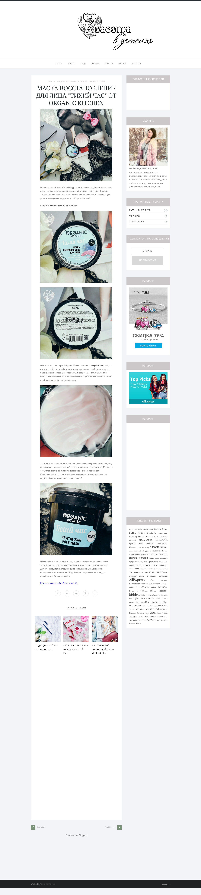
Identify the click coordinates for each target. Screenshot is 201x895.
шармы (141, 576)
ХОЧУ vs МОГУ (136, 221)
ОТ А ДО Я (134, 215)
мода (147, 547)
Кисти (141, 536)
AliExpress (137, 579)
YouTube (151, 620)
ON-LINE (155, 609)
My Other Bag (141, 606)
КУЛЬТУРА (108, 64)
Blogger (82, 835)
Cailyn (131, 587)
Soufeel (165, 613)
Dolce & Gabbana (138, 591)
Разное (138, 562)
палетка (156, 551)
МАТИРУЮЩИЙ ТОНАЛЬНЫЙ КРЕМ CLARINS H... (103, 649)
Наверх (165, 884)
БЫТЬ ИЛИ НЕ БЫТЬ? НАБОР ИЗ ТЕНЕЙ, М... (75, 649)
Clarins (154, 587)
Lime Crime (156, 599)
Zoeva (138, 623)
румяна (144, 562)
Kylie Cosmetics (141, 598)
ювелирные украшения (157, 576)
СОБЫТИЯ (122, 64)
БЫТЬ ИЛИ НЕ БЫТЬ (139, 210)
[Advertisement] (76, 856)
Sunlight (133, 616)
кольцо (154, 536)
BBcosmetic (134, 583)
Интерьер (133, 536)
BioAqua (164, 584)
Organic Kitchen (97, 81)
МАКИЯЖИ (162, 543)
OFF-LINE (145, 609)
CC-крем (145, 587)
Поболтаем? (152, 554)
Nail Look (152, 606)
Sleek (159, 613)
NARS (159, 606)
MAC (143, 602)
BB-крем (164, 580)
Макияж (150, 543)
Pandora (140, 613)
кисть (147, 536)
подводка (163, 554)
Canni (138, 587)
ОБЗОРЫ (154, 547)
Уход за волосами (159, 569)
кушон (132, 543)
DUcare (153, 591)
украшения (145, 569)
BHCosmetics (154, 584)
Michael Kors (162, 602)
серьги (150, 562)
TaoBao (141, 616)
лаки (140, 544)
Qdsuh (152, 612)
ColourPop (163, 587)
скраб (155, 562)
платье (143, 554)
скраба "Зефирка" (100, 365)
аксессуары (134, 529)
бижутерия (143, 529)
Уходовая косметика (68, 81)
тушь (137, 568)
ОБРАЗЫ (164, 547)
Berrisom (144, 584)
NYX (138, 609)
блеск (150, 529)
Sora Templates (48, 884)
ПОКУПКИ (95, 64)
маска (51, 81)
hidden (84, 81)
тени (148, 565)
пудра (131, 562)
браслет (157, 529)
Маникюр (133, 547)
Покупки (133, 558)
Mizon (131, 606)
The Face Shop (161, 616)
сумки (131, 565)
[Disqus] (76, 700)
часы (165, 572)
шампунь (132, 576)
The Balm (149, 616)
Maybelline (150, 602)
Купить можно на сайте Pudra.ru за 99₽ (58, 205)
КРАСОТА (71, 64)
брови (165, 529)
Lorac (165, 599)
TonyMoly (133, 620)
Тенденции (140, 565)
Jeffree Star (156, 595)
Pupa (146, 613)
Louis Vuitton (134, 602)
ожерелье (133, 551)
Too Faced (142, 620)
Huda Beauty (146, 595)
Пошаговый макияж (158, 558)
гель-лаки (163, 533)
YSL (157, 620)
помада (143, 557)
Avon (153, 580)
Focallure (163, 590)
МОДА (83, 64)
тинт (155, 565)
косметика (145, 539)
